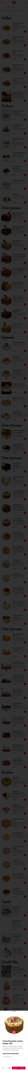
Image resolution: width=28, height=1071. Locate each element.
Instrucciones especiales (11, 1053)
